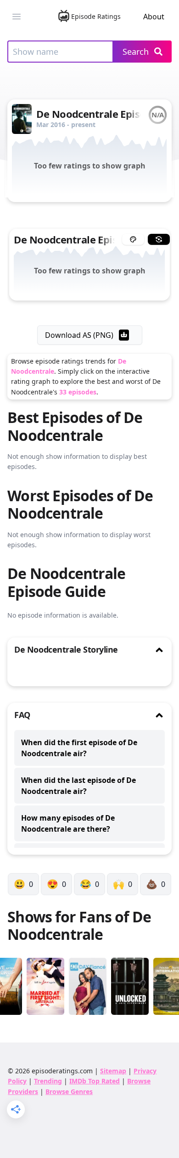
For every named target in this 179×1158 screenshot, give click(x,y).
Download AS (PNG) (79, 335)
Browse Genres (69, 1091)
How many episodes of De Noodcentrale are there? (68, 823)
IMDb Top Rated (94, 1081)
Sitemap (113, 1070)
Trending (48, 1081)
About (153, 17)
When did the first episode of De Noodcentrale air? (79, 747)
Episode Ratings (96, 16)
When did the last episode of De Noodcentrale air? (78, 785)
